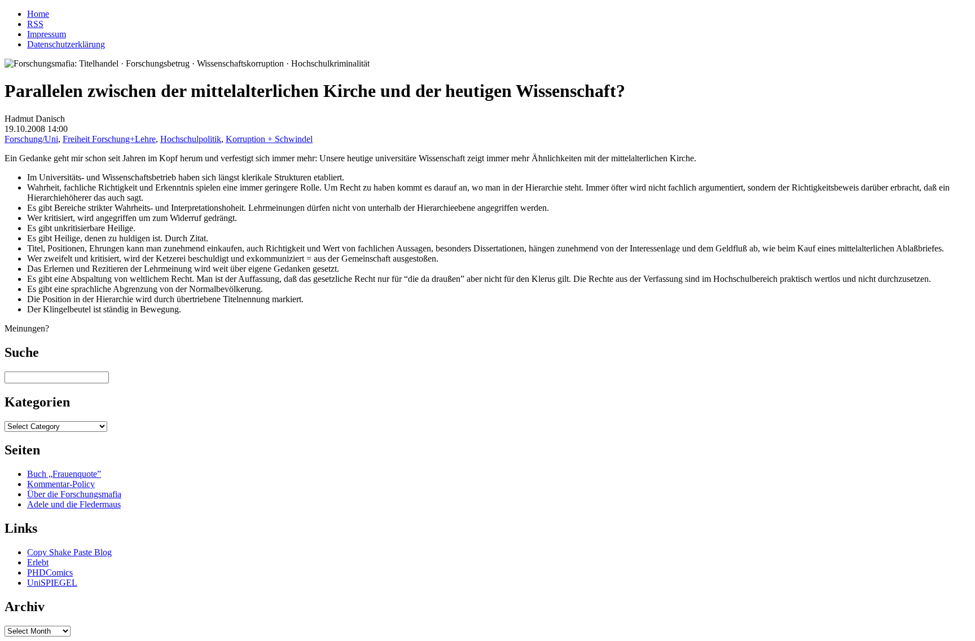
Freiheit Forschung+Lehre (109, 139)
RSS (35, 24)
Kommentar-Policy (61, 484)
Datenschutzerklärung (66, 44)
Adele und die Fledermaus (74, 504)
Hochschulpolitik (190, 139)
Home (38, 14)
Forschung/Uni (31, 139)
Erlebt (38, 562)
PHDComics (50, 572)
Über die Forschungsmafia (74, 494)
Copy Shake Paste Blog (69, 552)
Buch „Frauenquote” (64, 474)
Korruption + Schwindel (269, 139)
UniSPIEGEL (52, 582)
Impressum (46, 34)
